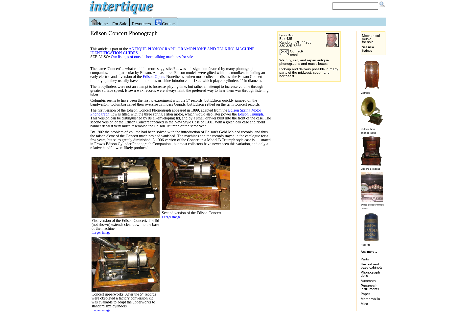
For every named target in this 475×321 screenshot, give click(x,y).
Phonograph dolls (370, 273)
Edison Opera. (154, 76)
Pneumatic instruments (370, 287)
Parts (365, 259)
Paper (365, 294)
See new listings (368, 49)
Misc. (365, 304)
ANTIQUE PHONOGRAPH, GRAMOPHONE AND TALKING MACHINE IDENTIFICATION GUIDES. (172, 51)
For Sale (119, 24)
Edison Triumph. (251, 114)
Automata (368, 281)
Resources (141, 24)
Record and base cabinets (371, 265)
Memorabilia (370, 299)
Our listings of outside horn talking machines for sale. (152, 57)
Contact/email (296, 53)
